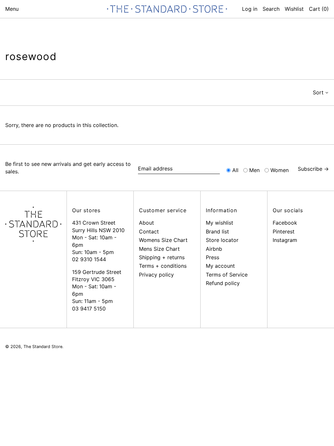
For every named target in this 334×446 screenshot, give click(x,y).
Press (212, 257)
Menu (12, 9)
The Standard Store (42, 346)
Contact (149, 231)
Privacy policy (156, 274)
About (146, 222)
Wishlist (294, 9)
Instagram (285, 240)
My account (220, 266)
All (235, 170)
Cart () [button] (319, 9)
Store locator (222, 240)
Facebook (285, 222)
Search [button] (271, 9)
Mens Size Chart (159, 249)
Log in (249, 9)
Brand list (217, 231)
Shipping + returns (162, 257)
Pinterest (284, 231)
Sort (318, 92)
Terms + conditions (163, 266)
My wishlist (219, 222)
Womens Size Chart (163, 240)
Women (279, 170)
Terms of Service (227, 274)
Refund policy (223, 283)
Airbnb (214, 249)
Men (254, 170)
